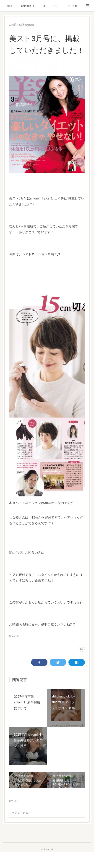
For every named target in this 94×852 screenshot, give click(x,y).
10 (55, 6)
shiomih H (27, 6)
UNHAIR (71, 6)
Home (8, 6)
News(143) (14, 636)
